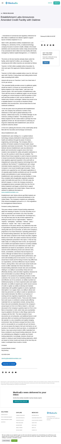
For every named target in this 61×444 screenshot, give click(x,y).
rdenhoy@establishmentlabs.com (11, 358)
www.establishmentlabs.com (9, 192)
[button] (2, 3)
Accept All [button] (14, 440)
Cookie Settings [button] (6, 440)
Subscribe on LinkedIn (9, 364)
